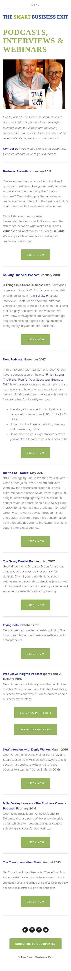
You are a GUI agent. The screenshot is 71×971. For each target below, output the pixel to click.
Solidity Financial (47, 295)
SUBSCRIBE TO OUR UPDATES (35, 944)
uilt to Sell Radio (16, 473)
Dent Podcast (12, 359)
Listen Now (35, 783)
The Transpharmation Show (22, 862)
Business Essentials (17, 171)
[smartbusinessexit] (32, 930)
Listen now (35, 339)
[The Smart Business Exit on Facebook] (39, 930)
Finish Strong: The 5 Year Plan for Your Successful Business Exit (33, 379)
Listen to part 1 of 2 (35, 713)
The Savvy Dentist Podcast (21, 561)
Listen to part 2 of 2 (35, 729)
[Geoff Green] (25, 930)
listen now (35, 255)
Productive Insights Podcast (22, 674)
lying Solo (12, 625)
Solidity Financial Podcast (21, 275)
